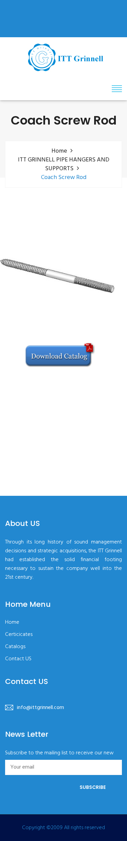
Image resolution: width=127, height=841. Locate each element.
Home (59, 151)
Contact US (18, 659)
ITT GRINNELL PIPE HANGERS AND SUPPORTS (63, 164)
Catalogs (15, 647)
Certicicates (19, 635)
